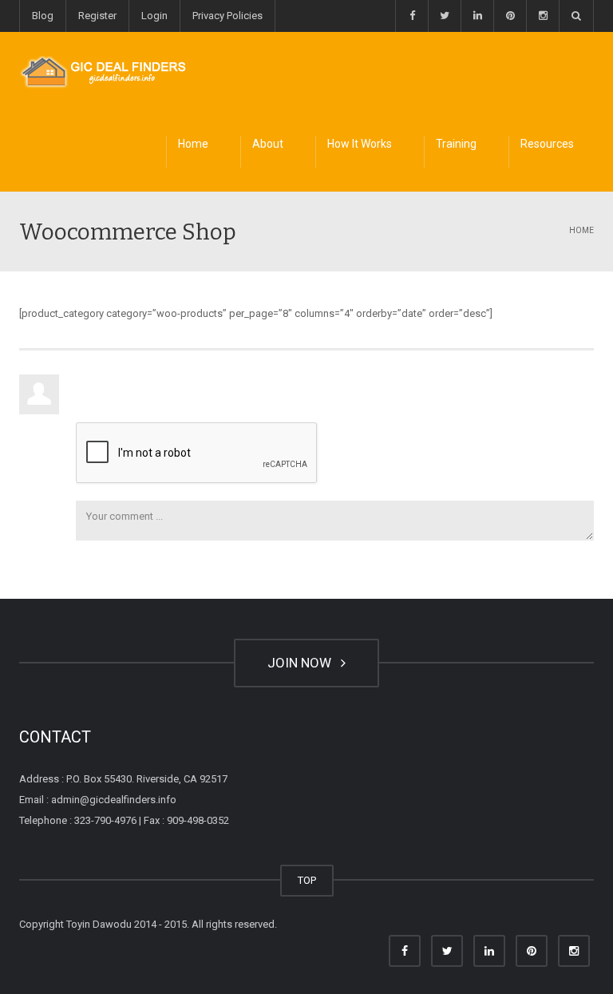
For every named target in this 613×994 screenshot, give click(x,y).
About (267, 143)
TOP (307, 880)
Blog (42, 16)
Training (456, 143)
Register (97, 16)
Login (154, 16)
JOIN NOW (302, 663)
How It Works (359, 143)
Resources (547, 143)
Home (193, 143)
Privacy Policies (227, 16)
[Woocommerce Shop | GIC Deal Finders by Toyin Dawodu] (103, 71)
